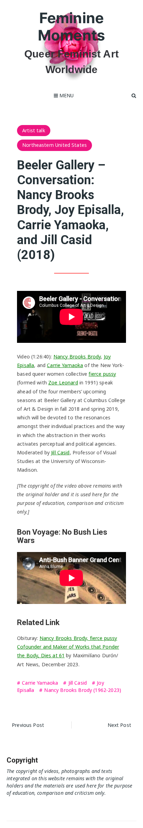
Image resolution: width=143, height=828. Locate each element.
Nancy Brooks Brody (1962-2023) (82, 690)
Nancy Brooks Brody (77, 356)
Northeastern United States (54, 145)
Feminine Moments (71, 26)
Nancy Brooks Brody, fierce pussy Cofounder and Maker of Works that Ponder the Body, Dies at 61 (68, 647)
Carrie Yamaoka (65, 365)
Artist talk (33, 130)
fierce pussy (102, 374)
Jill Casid (60, 452)
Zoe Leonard (63, 382)
